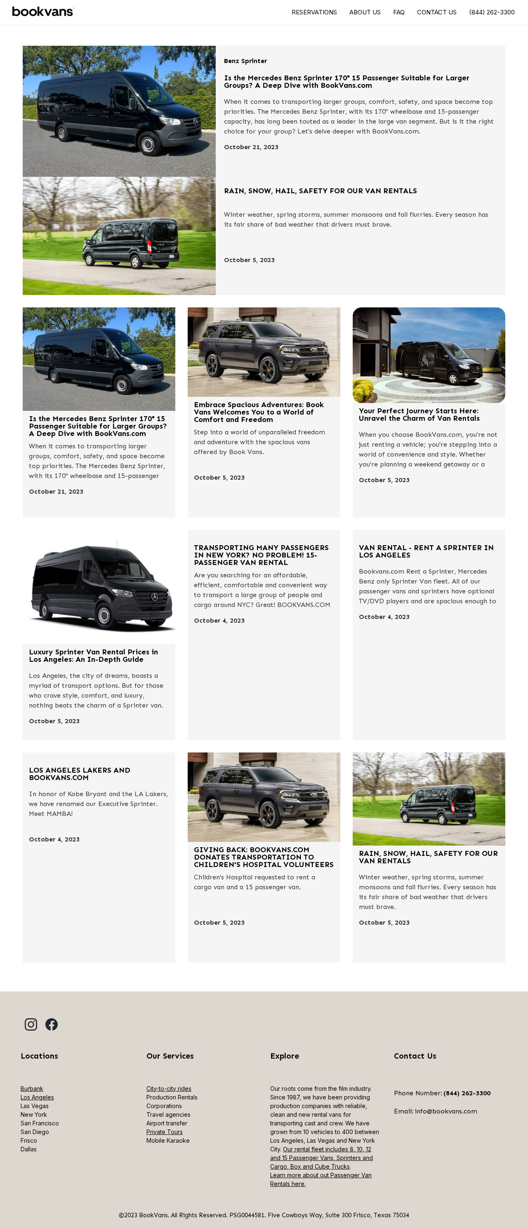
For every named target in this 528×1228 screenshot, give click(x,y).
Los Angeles (37, 1097)
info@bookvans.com (446, 1111)
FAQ (399, 12)
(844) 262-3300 (492, 12)
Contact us (437, 12)
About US (365, 12)
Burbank (32, 1088)
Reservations (314, 12)
